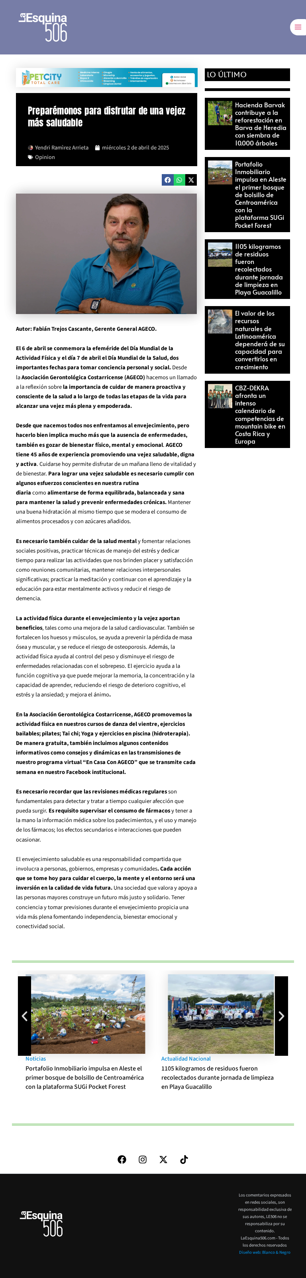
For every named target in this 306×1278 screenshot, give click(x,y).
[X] (163, 1159)
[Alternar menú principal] (298, 27)
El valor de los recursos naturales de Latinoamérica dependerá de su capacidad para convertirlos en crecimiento (260, 339)
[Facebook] (122, 1159)
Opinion (45, 157)
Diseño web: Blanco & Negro (264, 1252)
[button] (167, 180)
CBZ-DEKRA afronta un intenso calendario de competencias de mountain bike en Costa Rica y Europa (260, 414)
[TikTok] (184, 1159)
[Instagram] (142, 1159)
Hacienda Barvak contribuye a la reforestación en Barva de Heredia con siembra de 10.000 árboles (260, 123)
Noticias (36, 1059)
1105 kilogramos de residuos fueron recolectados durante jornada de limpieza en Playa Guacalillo (259, 269)
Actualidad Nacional (186, 1059)
